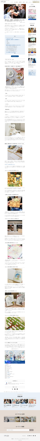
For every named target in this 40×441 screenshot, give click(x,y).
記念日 (11, 23)
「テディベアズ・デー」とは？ (9, 38)
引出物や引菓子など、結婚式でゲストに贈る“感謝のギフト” (13, 39)
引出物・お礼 (9, 23)
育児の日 (8, 372)
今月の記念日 (14, 23)
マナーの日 (8, 377)
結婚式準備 (6, 23)
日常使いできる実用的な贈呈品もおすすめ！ (10, 164)
